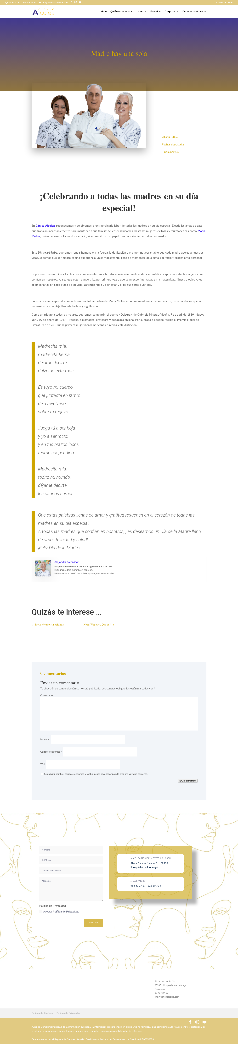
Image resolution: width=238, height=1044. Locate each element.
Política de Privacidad (66, 911)
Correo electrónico (51, 752)
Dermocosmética (192, 11)
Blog (230, 2)
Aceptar (61, 911)
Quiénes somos (120, 11)
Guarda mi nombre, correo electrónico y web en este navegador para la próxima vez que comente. (96, 774)
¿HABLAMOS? (137, 881)
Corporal (170, 11)
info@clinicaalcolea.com (167, 996)
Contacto (221, 2)
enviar (93, 923)
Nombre (45, 739)
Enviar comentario (187, 781)
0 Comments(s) (170, 152)
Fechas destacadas (173, 144)
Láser (140, 11)
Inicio (103, 11)
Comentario (47, 695)
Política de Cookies (42, 1013)
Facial (154, 11)
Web (42, 764)
